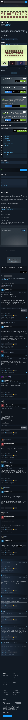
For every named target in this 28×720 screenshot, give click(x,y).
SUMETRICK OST (17, 88)
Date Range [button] (3, 269)
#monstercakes (16, 99)
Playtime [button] (10, 269)
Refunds (4, 699)
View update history (5, 182)
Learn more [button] (23, 169)
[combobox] (14, 2)
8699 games (6, 352)
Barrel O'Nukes (7, 487)
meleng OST (16, 100)
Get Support (15, 694)
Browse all (23, 125)
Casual (7, 39)
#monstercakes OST (6, 100)
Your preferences (12, 252)
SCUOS (6, 103)
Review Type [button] (3, 267)
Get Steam (15, 690)
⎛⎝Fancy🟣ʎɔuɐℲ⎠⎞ (8, 376)
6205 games (6, 377)
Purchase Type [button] (12, 267)
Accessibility (5, 692)
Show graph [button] (23, 272)
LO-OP (23, 101)
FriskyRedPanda (7, 439)
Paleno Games (8, 24)
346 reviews (12, 352)
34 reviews (6, 402)
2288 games (6, 323)
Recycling (15, 682)
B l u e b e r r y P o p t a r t (9, 322)
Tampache (6, 512)
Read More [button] (23, 310)
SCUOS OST (10, 103)
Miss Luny (6, 351)
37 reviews (11, 488)
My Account (15, 696)
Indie (2, 39)
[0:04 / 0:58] (14, 53)
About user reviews (4, 252)
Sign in (2, 68)
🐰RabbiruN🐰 (12, 101)
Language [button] (20, 267)
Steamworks (5, 680)
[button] (3, 5)
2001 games (6, 537)
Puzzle (12, 39)
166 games (6, 488)
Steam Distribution (6, 682)
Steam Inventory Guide (12, 339)
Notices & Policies (6, 694)
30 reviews (12, 537)
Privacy (4, 690)
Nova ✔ (5, 461)
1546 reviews (12, 323)
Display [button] (16, 269)
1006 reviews (12, 286)
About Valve (15, 675)
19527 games (6, 286)
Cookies (4, 696)
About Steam (5, 675)
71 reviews (12, 377)
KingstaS (6, 400)
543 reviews (12, 514)
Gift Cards (5, 684)
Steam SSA (5, 677)
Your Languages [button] (8, 275)
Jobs (14, 677)
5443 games (6, 514)
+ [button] (16, 39)
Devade (11, 99)
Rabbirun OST (18, 101)
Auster (5, 536)
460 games (6, 462)
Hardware (15, 680)
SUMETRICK (11, 88)
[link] (16, 92)
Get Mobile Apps (7, 716)
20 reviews (11, 462)
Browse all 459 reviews (14, 659)
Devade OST (22, 99)
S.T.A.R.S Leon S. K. (8, 285)
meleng (11, 100)
